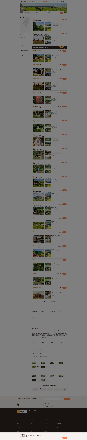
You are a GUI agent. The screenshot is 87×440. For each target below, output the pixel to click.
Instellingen (60, 437)
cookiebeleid (21, 437)
